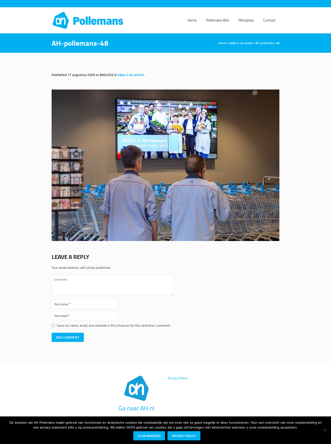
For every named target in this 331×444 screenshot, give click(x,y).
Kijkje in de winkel (241, 43)
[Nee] (325, 430)
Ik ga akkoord (149, 435)
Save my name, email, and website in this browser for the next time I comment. (114, 325)
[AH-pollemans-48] (165, 165)
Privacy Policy (178, 378)
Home (223, 43)
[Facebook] (269, 3)
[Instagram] (276, 3)
